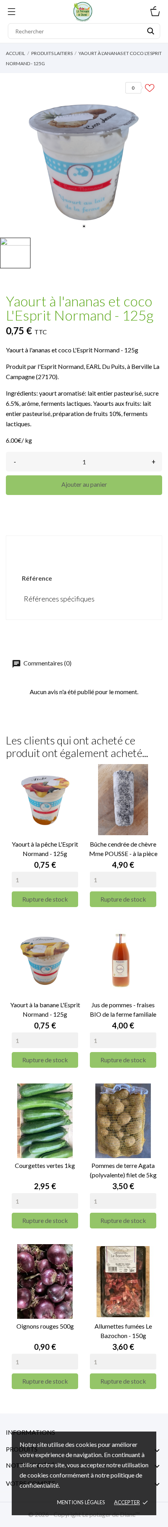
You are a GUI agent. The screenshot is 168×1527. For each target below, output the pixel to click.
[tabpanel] (84, 153)
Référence (37, 578)
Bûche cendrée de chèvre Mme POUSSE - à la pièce (123, 848)
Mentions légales (81, 1502)
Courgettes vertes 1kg (45, 1165)
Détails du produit (84, 549)
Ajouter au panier (84, 484)
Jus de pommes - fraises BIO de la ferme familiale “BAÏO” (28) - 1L (123, 1010)
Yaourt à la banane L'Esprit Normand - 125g (45, 1009)
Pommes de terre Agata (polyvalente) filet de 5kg (123, 1170)
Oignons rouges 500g (45, 1326)
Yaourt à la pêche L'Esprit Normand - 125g (45, 848)
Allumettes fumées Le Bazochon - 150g (123, 1330)
